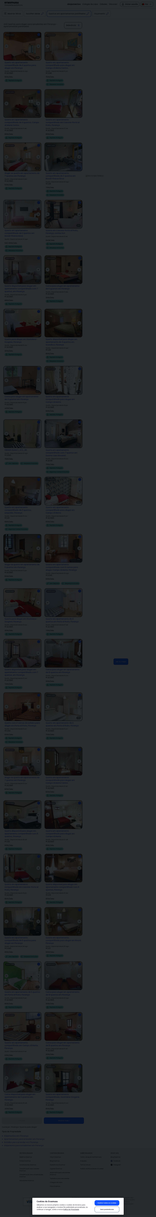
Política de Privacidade (71, 1209)
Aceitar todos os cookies (107, 1203)
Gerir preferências (107, 1209)
